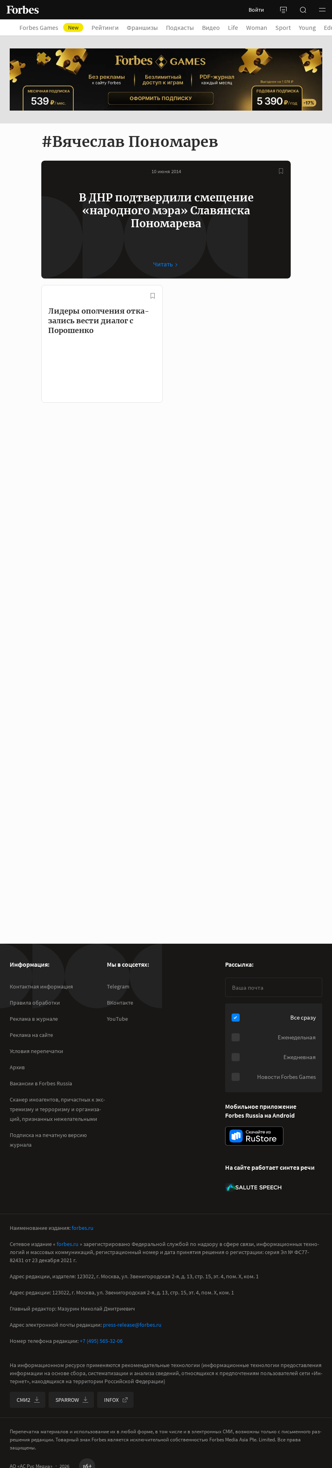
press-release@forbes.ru (132, 1324)
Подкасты (180, 27)
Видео (211, 27)
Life (233, 27)
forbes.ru (83, 1227)
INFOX (111, 1399)
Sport (283, 27)
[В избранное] (281, 171)
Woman (256, 27)
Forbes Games (49, 27)
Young (307, 27)
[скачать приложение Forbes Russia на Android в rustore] (254, 1136)
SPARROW (67, 1399)
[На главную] (22, 10)
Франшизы (142, 27)
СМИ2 (23, 1399)
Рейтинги (105, 27)
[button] (322, 9)
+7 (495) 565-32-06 (101, 1340)
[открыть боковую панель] (283, 9)
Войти (256, 9)
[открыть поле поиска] (302, 9)
